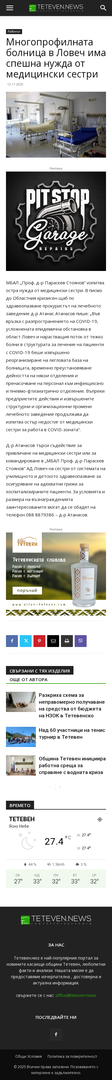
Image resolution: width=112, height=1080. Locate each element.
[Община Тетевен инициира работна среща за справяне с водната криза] (21, 765)
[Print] (67, 641)
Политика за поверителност (72, 1056)
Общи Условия (28, 1056)
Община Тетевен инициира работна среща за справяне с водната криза (72, 765)
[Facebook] (12, 641)
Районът (14, 31)
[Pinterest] (39, 641)
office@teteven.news (76, 995)
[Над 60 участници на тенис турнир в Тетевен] (21, 737)
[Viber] (81, 641)
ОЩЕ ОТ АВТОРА (28, 679)
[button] (9, 8)
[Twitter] (26, 641)
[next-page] (60, 787)
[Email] (53, 641)
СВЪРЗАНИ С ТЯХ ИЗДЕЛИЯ (40, 671)
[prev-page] (50, 787)
